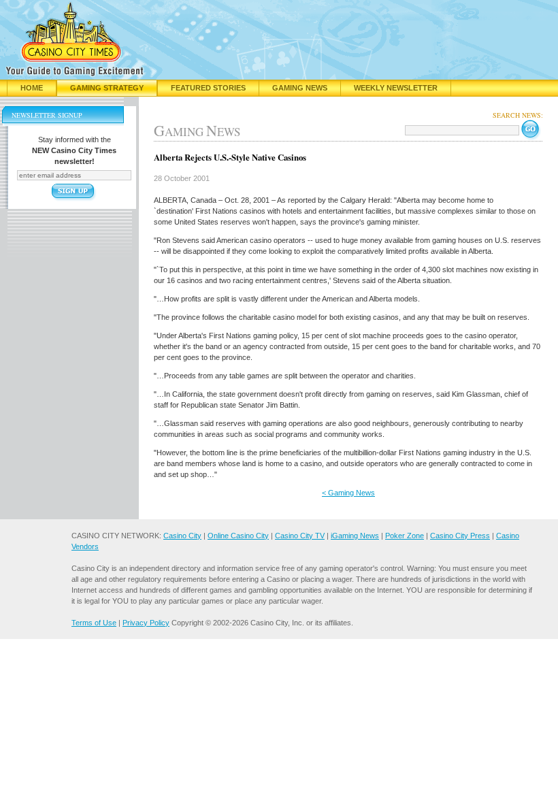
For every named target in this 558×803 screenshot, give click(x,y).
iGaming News (355, 535)
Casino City (182, 535)
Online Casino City (238, 535)
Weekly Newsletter (396, 88)
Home (31, 88)
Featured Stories (208, 88)
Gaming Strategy (107, 88)
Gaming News (299, 88)
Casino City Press (460, 535)
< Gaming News (348, 493)
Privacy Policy (145, 623)
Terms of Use (93, 623)
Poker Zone (404, 535)
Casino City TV (300, 535)
